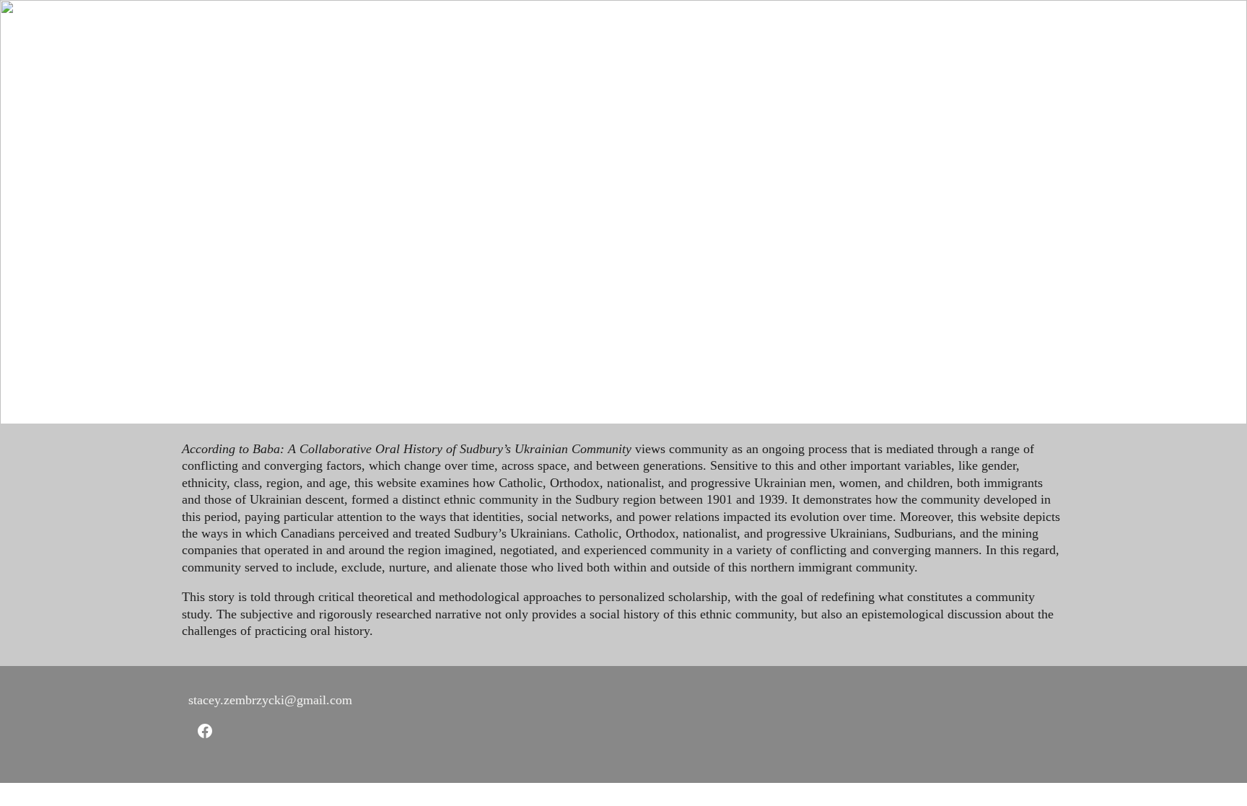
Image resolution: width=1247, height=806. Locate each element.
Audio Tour (709, 25)
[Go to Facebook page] (205, 731)
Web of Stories (592, 25)
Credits (968, 25)
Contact (1034, 25)
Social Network (490, 25)
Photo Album (799, 25)
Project (383, 25)
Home (321, 25)
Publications (891, 25)
